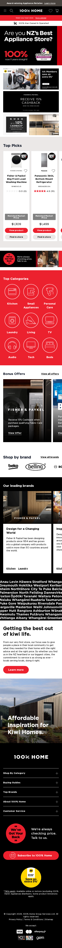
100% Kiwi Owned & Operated (34, 23)
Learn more (16, 669)
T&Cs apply (9, 891)
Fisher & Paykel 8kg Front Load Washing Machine (16, 179)
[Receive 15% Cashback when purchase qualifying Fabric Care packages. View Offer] (27, 410)
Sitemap (49, 919)
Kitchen (11, 568)
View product (16, 230)
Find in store (16, 237)
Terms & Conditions (33, 919)
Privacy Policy (15, 919)
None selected (40, 18)
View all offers (50, 374)
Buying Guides (11, 782)
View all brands (50, 457)
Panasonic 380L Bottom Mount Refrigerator (44, 179)
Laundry (23, 568)
